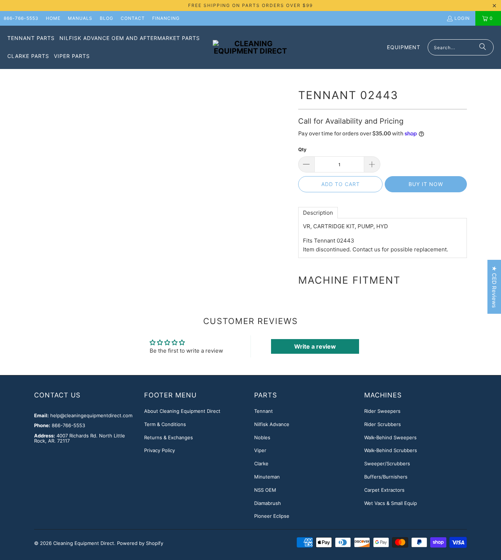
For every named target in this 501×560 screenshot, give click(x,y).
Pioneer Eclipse (271, 516)
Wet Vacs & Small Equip (390, 503)
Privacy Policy (159, 450)
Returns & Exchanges (168, 437)
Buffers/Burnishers (385, 477)
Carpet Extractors (384, 490)
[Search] (483, 47)
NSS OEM (265, 490)
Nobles (262, 437)
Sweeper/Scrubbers (387, 463)
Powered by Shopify (140, 543)
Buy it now (426, 184)
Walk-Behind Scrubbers (390, 450)
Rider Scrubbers (382, 424)
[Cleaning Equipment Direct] (250, 47)
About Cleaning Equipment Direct (182, 411)
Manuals (80, 18)
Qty (302, 149)
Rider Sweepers (382, 411)
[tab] (318, 212)
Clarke (261, 463)
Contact (133, 18)
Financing (166, 18)
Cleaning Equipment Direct (83, 543)
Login (462, 18)
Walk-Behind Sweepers (390, 437)
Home (53, 18)
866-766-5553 (21, 18)
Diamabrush (267, 503)
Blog (106, 18)
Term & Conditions (165, 424)
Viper (260, 450)
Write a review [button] (315, 346)
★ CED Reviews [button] (494, 287)
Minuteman (267, 477)
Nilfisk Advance (271, 424)
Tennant (263, 411)
